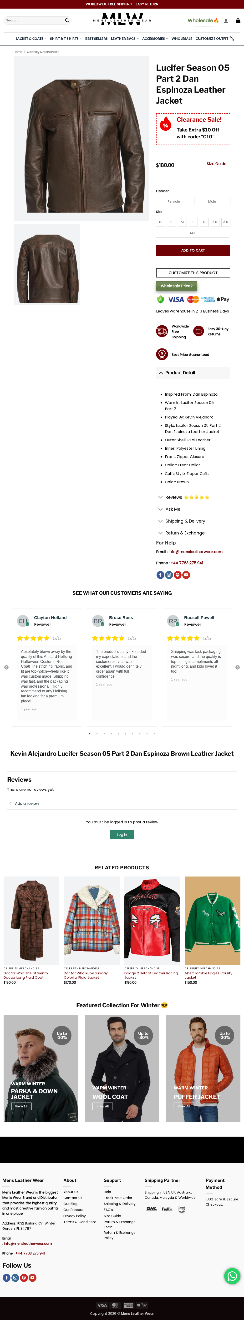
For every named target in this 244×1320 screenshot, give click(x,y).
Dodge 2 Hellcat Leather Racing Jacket (151, 975)
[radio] (174, 201)
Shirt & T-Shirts (64, 38)
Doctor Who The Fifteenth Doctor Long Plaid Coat (26, 975)
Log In (122, 834)
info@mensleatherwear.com (196, 551)
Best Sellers (96, 38)
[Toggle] (160, 373)
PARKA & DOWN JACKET (34, 1094)
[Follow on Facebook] (160, 575)
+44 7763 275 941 (187, 563)
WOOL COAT (110, 1096)
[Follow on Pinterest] (178, 575)
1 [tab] (90, 733)
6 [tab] (126, 733)
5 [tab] (119, 733)
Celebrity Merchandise (43, 52)
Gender (162, 191)
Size (159, 212)
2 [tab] (97, 733)
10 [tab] (155, 733)
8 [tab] (140, 733)
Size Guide (217, 163)
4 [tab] (112, 733)
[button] (226, 20)
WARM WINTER (28, 1083)
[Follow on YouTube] (186, 575)
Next (237, 667)
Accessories (153, 38)
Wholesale (182, 38)
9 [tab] (147, 733)
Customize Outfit (212, 38)
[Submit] (67, 20)
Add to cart (193, 250)
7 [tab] (133, 733)
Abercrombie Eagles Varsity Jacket (208, 975)
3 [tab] (104, 733)
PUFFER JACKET (197, 1096)
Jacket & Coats (29, 38)
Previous (6, 667)
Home (18, 52)
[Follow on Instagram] (169, 575)
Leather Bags (123, 38)
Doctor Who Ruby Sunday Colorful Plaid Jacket (86, 975)
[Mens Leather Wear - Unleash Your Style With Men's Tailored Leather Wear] (122, 20)
